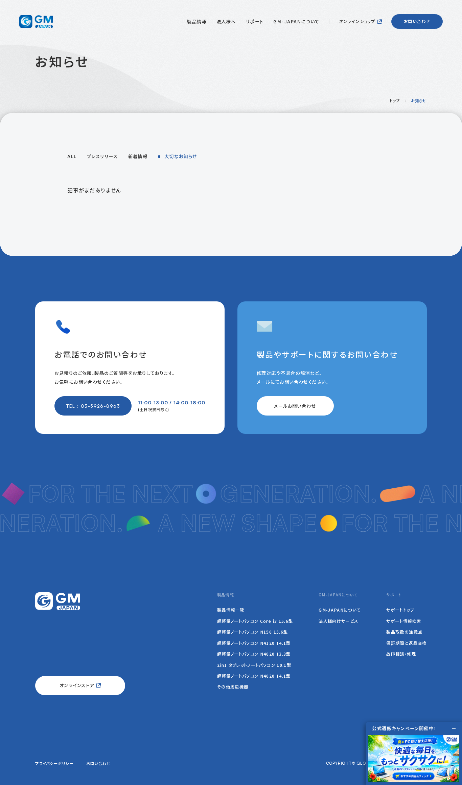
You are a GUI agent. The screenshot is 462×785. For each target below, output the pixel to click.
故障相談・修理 (401, 654)
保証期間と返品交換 (406, 643)
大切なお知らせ (181, 156)
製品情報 (197, 21)
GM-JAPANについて (296, 21)
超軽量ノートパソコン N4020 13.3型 (254, 654)
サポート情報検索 (403, 621)
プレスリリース (102, 156)
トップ (395, 100)
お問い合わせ (417, 21)
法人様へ (226, 21)
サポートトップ (400, 610)
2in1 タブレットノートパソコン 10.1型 (254, 665)
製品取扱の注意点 (404, 632)
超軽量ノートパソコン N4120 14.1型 (254, 643)
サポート (255, 21)
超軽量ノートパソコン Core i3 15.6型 (255, 621)
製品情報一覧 (230, 610)
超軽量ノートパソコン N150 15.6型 (252, 632)
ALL (71, 156)
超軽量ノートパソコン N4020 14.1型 (254, 676)
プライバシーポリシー (54, 763)
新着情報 (138, 156)
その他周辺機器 (233, 687)
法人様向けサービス (338, 621)
